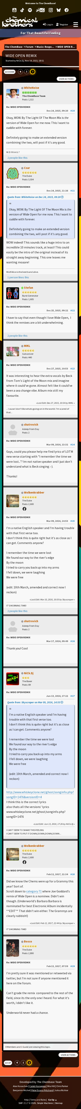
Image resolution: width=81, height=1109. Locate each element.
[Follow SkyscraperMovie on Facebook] (25, 509)
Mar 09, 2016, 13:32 (60, 444)
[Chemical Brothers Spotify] (30, 10)
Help (26, 1099)
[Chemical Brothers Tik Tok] (22, 10)
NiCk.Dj (28, 673)
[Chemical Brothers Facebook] (66, 10)
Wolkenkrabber (34, 492)
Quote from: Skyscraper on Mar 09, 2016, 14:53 (33, 702)
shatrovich (31, 424)
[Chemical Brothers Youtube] (14, 10)
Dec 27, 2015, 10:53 (61, 368)
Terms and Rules (38, 1099)
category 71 (34, 891)
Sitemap (59, 1103)
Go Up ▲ (52, 1099)
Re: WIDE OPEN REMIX (18, 106)
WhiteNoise (31, 88)
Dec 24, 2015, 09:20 (61, 110)
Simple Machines (45, 1103)
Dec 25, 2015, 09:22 (61, 310)
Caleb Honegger (37, 1086)
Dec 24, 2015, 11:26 (61, 190)
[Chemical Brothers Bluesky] (59, 10)
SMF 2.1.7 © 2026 (27, 1103)
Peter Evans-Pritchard (42, 1090)
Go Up (8, 1062)
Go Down (9, 72)
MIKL (27, 346)
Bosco (28, 941)
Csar (27, 168)
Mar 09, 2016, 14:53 (60, 520)
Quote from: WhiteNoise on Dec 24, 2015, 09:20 (34, 197)
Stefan (28, 287)
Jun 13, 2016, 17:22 (60, 695)
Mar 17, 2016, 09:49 (60, 641)
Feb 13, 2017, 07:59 (61, 966)
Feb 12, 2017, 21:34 (61, 874)
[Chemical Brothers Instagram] (51, 10)
